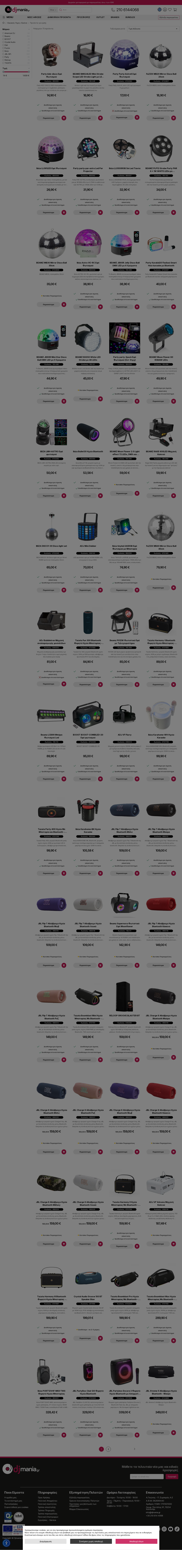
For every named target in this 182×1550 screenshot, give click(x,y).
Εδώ (86, 1535)
